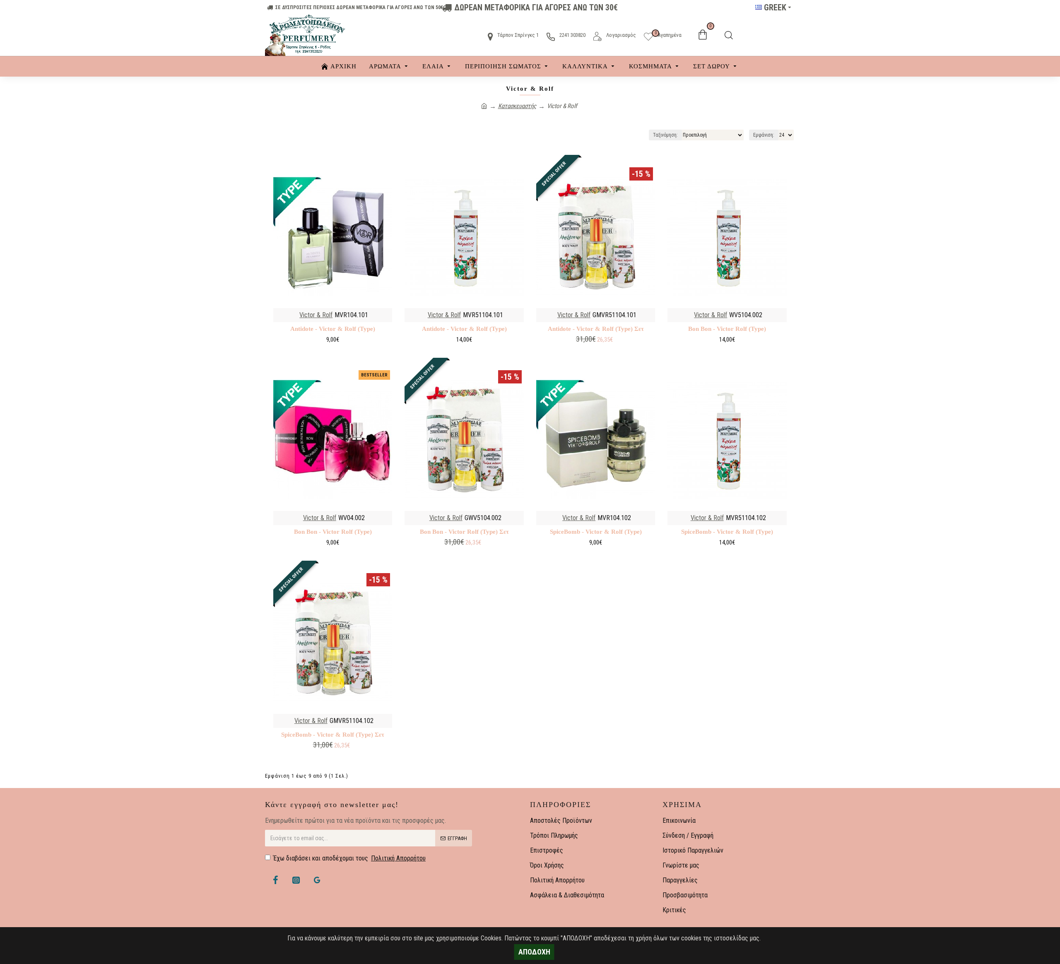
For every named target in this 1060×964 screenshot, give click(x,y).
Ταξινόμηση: (665, 135)
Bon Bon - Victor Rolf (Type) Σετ (464, 531)
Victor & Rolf (315, 315)
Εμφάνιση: (763, 135)
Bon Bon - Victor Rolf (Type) (727, 328)
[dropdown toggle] (729, 35)
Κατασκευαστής (517, 106)
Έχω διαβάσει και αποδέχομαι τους (349, 858)
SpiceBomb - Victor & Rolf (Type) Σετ (332, 734)
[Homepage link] (484, 106)
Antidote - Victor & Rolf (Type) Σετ (596, 328)
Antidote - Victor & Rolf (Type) (332, 328)
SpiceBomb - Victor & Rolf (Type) (596, 531)
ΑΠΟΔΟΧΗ (534, 951)
